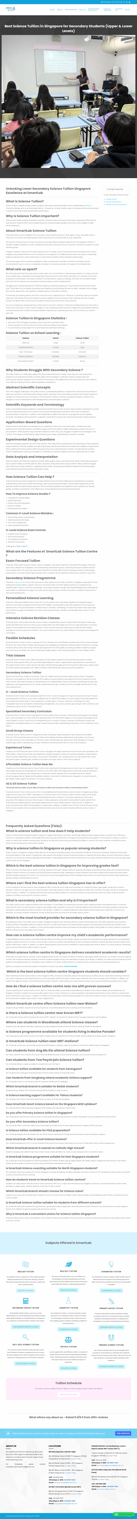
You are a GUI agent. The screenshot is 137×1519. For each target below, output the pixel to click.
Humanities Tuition (111, 1291)
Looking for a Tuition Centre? (17, 546)
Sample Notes (111, 199)
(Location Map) (75, 1459)
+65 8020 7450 (69, 1480)
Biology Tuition (68, 1290)
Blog (127, 10)
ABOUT (60, 10)
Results (82, 10)
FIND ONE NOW (123, 1433)
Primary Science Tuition (111, 1367)
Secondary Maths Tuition (25, 1327)
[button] (124, 1514)
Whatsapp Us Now (68, 1394)
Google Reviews (107, 9)
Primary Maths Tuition (111, 1327)
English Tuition (25, 1291)
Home (52, 10)
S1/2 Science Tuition (25, 1364)
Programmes (71, 10)
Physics (88, 206)
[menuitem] (52, 10)
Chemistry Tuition (68, 1329)
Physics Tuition (68, 1368)
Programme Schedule (93, 9)
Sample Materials (115, 189)
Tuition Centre (19, 582)
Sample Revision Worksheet (116, 204)
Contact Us (119, 9)
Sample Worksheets (113, 202)
